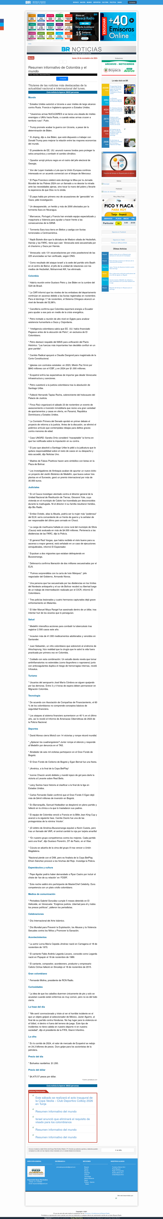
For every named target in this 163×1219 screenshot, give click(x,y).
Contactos (132, 2)
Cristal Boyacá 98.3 (118, 1175)
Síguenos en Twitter (119, 240)
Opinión (92, 1182)
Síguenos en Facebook (119, 232)
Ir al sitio (118, 1150)
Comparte (62, 79)
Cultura (86, 1175)
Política (86, 1182)
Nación (86, 1169)
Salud (86, 1180)
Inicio (29, 44)
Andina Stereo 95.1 (118, 1173)
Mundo (86, 1171)
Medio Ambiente (89, 1178)
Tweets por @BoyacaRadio (119, 243)
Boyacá (86, 1167)
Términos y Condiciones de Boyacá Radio (97, 1213)
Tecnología (87, 1176)
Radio (87, 1184)
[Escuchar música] (118, 26)
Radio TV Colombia (118, 1171)
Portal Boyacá (116, 1169)
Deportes (87, 1173)
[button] (32, 13)
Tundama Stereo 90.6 (118, 1167)
